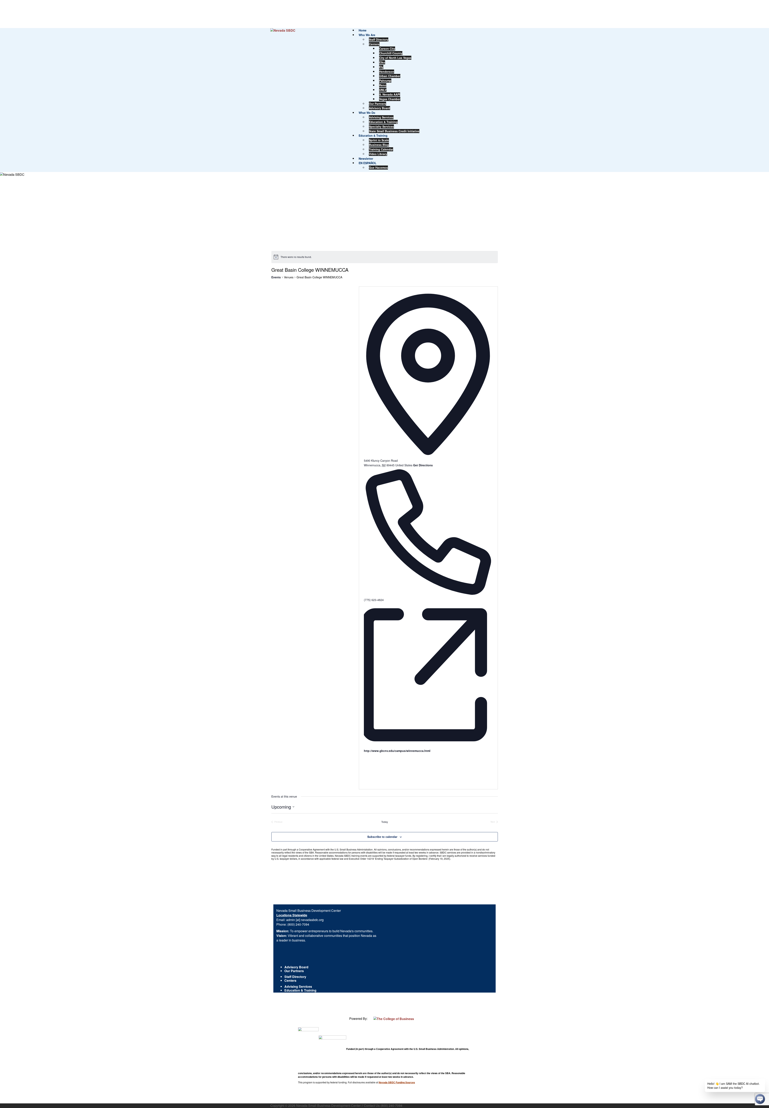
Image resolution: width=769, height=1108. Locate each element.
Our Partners (377, 104)
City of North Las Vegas (395, 58)
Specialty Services (381, 126)
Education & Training (383, 122)
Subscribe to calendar (382, 837)
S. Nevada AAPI (389, 94)
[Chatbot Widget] (760, 1099)
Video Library (378, 154)
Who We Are (367, 35)
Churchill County (390, 53)
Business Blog (379, 145)
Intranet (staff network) (301, 1004)
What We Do (367, 113)
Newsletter (366, 159)
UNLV (383, 90)
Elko (382, 62)
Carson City (387, 48)
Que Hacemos (378, 168)
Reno (382, 85)
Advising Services (381, 117)
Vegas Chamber (389, 99)
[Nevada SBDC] (282, 30)
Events (276, 277)
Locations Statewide (291, 915)
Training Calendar (381, 149)
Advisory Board (379, 108)
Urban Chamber (389, 76)
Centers (374, 44)
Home (362, 30)
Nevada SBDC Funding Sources (397, 1082)
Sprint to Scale (379, 140)
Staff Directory (378, 39)
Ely (381, 67)
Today (384, 821)
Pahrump (385, 81)
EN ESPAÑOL (367, 163)
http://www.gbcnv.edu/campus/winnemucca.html (397, 751)
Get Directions (423, 465)
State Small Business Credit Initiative (394, 131)
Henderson (386, 72)
